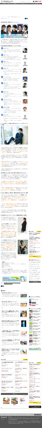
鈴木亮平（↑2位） (6, 48)
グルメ (25, 3)
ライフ (30, 3)
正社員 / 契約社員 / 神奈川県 (21, 376)
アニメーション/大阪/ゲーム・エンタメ (34, 247)
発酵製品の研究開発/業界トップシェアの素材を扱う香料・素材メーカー (34, 252)
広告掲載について (10, 414)
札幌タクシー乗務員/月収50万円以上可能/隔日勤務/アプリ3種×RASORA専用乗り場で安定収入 (34, 397)
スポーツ (20, 3)
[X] (36, 1)
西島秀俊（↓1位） (6, 68)
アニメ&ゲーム (11, 3)
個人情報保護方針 (28, 414)
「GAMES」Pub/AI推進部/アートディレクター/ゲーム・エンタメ (34, 369)
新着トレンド (38, 3)
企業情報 (40, 414)
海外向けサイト (23, 414)
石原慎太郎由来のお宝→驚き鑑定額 (35, 262)
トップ (2, 3)
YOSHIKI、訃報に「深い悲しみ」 (35, 264)
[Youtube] (40, 1)
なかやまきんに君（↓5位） (7, 99)
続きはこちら (35, 256)
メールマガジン (19, 414)
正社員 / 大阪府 (21, 364)
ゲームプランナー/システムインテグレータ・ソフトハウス (34, 243)
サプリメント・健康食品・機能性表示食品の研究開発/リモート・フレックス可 (34, 392)
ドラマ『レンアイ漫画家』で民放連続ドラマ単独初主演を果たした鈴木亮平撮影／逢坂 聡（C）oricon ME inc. (14, 145)
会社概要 (2, 414)
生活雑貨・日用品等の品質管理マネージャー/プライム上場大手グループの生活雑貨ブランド (34, 374)
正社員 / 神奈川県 (7, 376)
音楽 (5, 3)
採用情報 (36, 414)
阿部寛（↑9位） (5, 83)
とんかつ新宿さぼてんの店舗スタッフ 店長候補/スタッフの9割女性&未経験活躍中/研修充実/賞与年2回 (34, 238)
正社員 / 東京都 (7, 364)
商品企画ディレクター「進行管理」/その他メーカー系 (34, 387)
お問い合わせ (14, 414)
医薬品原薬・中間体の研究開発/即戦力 (34, 364)
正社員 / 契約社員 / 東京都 (7, 370)
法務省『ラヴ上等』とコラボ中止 (35, 266)
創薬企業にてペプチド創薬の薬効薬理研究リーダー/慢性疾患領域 (34, 234)
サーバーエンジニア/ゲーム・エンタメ (34, 382)
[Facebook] (37, 1)
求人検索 (26, 359)
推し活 (35, 3)
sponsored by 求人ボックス (38, 257)
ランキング (33, 3)
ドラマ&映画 (8, 3)
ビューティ (28, 3)
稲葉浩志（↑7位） (6, 61)
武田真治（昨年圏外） (6, 107)
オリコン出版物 (5, 414)
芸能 (3, 3)
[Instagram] (39, 1)
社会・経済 (22, 3)
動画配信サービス (16, 3)
